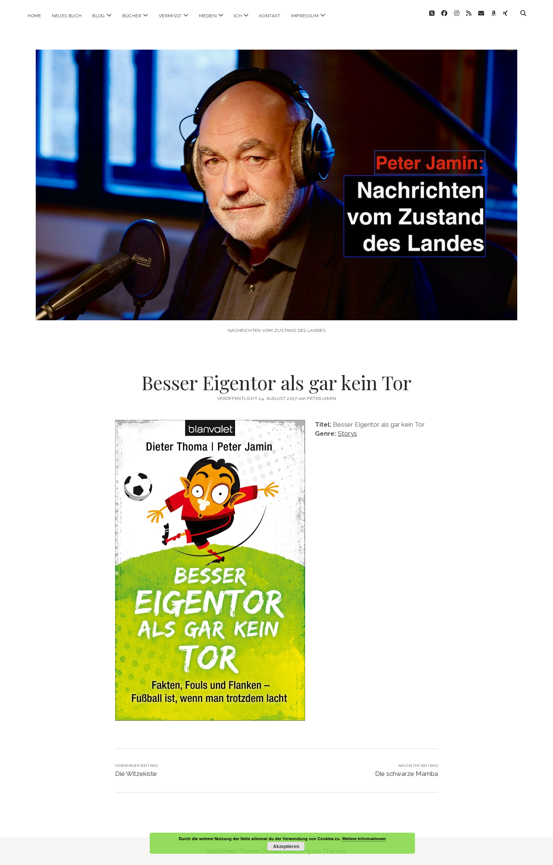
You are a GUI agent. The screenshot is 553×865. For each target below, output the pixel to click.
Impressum (305, 15)
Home (34, 15)
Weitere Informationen (364, 838)
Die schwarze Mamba (406, 773)
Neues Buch (67, 15)
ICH (238, 15)
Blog (98, 15)
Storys (347, 433)
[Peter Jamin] (276, 310)
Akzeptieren (286, 846)
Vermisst (170, 15)
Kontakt (270, 15)
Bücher (131, 15)
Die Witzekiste (136, 773)
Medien (208, 15)
